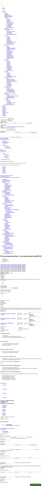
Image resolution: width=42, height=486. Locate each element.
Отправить (2, 441)
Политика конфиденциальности (7, 466)
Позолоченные (10, 23)
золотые (8, 63)
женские (8, 62)
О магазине (5, 109)
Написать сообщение (4, 138)
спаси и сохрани (10, 70)
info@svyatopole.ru (11, 428)
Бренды (4, 110)
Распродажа (7, 14)
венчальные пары (10, 55)
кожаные (8, 64)
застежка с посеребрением (12, 81)
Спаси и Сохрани (10, 27)
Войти (1, 149)
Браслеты (8, 61)
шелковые (9, 86)
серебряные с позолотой (11, 42)
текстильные (9, 68)
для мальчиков (9, 33)
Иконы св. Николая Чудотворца (13, 209)
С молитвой (9, 25)
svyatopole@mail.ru (3, 428)
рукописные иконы (10, 212)
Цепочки (8, 73)
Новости (4, 113)
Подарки (8, 100)
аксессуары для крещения (12, 34)
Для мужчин (9, 103)
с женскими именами (11, 90)
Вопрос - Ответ (5, 112)
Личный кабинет (3, 139)
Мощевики (7, 28)
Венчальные (9, 20)
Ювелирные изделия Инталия (12, 95)
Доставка (4, 107)
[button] (35, 485)
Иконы (4, 203)
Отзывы (4, 111)
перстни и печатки (10, 22)
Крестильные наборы (11, 31)
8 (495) (4, 144)
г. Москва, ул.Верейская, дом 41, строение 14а (15, 126)
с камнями (9, 69)
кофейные (9, 40)
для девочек (9, 32)
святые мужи (9, 51)
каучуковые (9, 82)
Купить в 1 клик (8, 290)
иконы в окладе (10, 56)
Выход (8, 139)
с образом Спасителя (9, 204)
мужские (8, 65)
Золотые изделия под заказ (10, 104)
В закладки (3, 290)
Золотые (8, 21)
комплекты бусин (8, 242)
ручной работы (10, 24)
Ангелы (8, 49)
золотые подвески (10, 96)
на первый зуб (9, 41)
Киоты (8, 58)
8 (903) (9, 424)
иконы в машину (10, 50)
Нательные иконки (8, 16)
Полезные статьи (6, 142)
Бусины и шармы (6, 241)
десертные (9, 38)
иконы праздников (10, 57)
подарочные (9, 53)
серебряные (9, 26)
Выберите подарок (3, 279)
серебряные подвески (11, 97)
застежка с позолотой (11, 80)
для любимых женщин (11, 102)
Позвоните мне (3, 125)
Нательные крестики (9, 15)
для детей (9, 101)
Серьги (6, 92)
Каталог (6, 13)
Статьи (4, 114)
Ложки (8, 37)
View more (4, 389)
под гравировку (10, 43)
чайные (8, 39)
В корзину (31, 314)
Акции (4, 105)
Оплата (4, 108)
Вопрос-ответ (5, 143)
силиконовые (9, 84)
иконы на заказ (10, 52)
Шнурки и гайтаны (10, 79)
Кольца (8, 19)
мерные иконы (9, 211)
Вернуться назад (3, 383)
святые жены (9, 54)
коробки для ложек (10, 44)
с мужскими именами (11, 91)
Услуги (4, 106)
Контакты (4, 115)
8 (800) (4, 153)
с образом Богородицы (9, 205)
